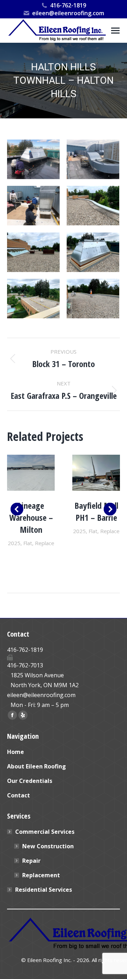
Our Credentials (29, 781)
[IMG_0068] (33, 298)
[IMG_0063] (33, 252)
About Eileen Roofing (36, 766)
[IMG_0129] (33, 205)
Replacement (41, 875)
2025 (14, 543)
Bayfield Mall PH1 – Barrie (96, 511)
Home (15, 752)
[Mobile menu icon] (115, 30)
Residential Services (43, 890)
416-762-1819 (68, 5)
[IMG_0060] (93, 205)
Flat (27, 543)
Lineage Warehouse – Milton (31, 517)
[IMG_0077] (33, 159)
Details (31, 472)
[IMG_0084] (93, 298)
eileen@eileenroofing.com (68, 13)
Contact (18, 795)
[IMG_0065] (93, 252)
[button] (17, 509)
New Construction (48, 846)
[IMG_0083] (93, 159)
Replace (44, 543)
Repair (31, 861)
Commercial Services (44, 832)
